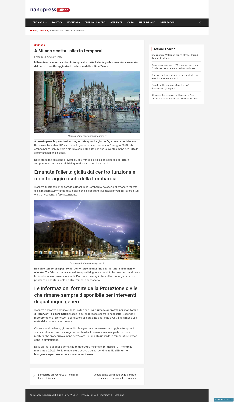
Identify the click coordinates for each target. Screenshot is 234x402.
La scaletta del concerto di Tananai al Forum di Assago (58, 376)
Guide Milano (146, 22)
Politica (57, 22)
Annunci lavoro (95, 22)
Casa (130, 22)
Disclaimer (104, 395)
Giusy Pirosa (56, 57)
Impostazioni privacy (223, 399)
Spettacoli (167, 22)
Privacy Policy (89, 395)
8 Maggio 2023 (41, 57)
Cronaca (38, 22)
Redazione (118, 395)
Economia (73, 22)
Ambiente (116, 22)
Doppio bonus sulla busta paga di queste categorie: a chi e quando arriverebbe (115, 376)
